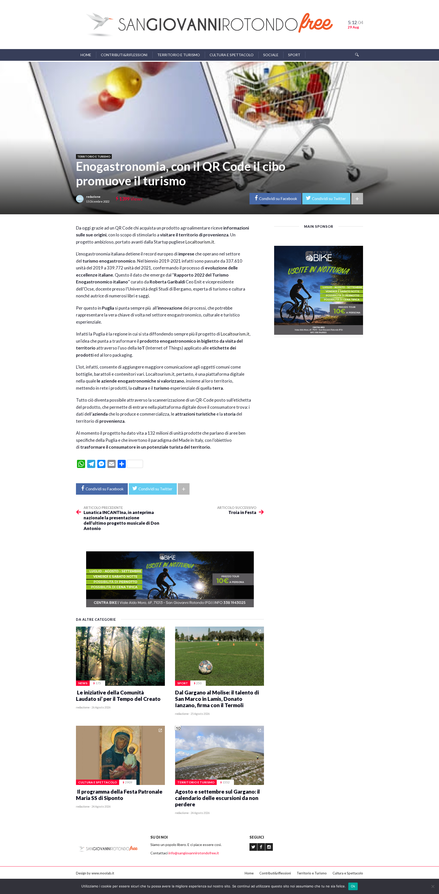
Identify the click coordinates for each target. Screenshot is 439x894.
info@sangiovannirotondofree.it (193, 853)
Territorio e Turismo (178, 55)
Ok (353, 886)
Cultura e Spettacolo (232, 55)
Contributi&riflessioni (124, 55)
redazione (93, 197)
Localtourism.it (199, 242)
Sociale (270, 55)
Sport (294, 55)
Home (86, 55)
